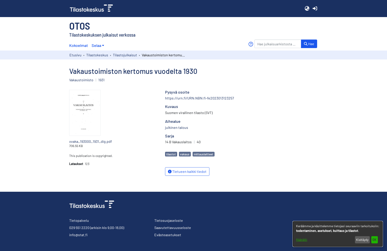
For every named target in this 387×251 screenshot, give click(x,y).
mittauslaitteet (203, 154)
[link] (93, 8)
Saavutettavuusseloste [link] (172, 227)
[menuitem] (98, 45)
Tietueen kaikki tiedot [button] (189, 171)
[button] (307, 8)
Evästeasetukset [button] (167, 235)
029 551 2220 (79, 227)
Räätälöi (301, 240)
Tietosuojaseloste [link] (168, 220)
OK (374, 240)
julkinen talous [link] (176, 127)
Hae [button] (310, 44)
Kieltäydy (362, 240)
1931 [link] (101, 80)
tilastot (171, 154)
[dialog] (338, 234)
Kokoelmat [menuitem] (78, 45)
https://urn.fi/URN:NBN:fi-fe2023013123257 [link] (199, 98)
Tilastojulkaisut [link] (125, 55)
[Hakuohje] (251, 44)
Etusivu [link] (75, 55)
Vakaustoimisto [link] (81, 80)
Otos (79, 26)
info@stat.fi (78, 235)
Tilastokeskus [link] (97, 55)
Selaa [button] (96, 45)
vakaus (184, 154)
